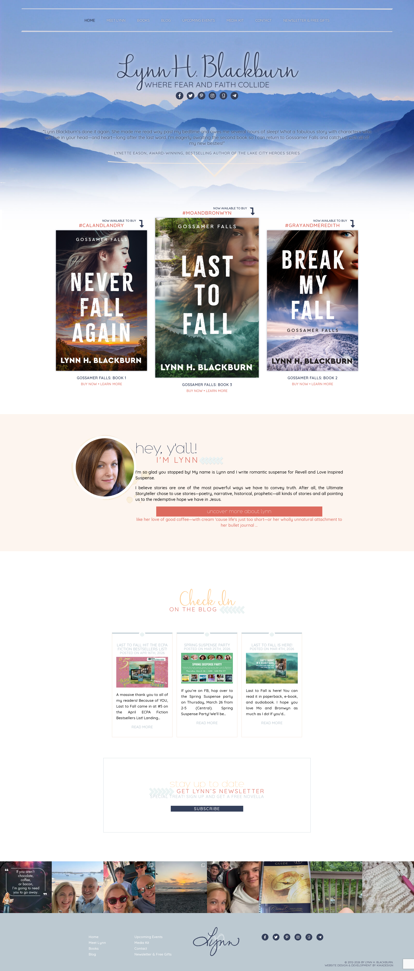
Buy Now (89, 384)
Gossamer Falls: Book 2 (313, 378)
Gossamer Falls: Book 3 (207, 384)
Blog (166, 20)
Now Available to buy (119, 221)
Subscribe (207, 808)
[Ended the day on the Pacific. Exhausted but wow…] (181, 887)
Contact (263, 20)
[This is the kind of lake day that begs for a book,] (336, 887)
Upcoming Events (198, 20)
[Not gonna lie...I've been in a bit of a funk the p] (26, 887)
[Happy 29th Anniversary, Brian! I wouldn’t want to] (78, 887)
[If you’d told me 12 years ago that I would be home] (284, 887)
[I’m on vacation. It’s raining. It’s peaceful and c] (388, 887)
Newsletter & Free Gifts (306, 20)
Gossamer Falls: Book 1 (101, 378)
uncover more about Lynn (239, 511)
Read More (142, 727)
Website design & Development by (359, 965)
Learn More (111, 384)
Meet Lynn (116, 20)
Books (143, 20)
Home (90, 20)
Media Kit (235, 20)
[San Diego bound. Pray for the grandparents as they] (233, 887)
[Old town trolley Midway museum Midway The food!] (129, 887)
